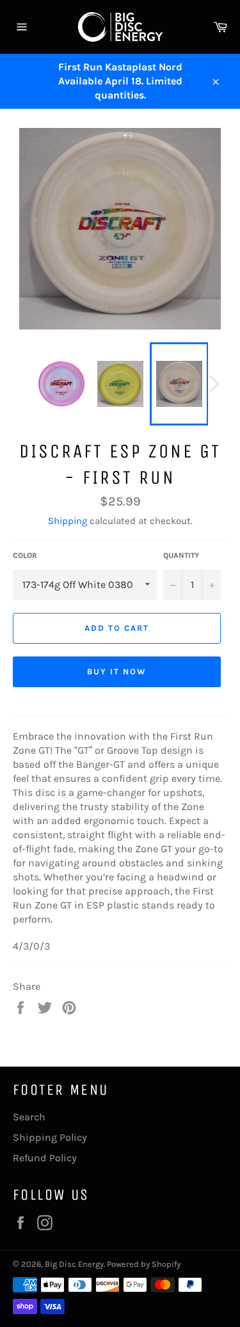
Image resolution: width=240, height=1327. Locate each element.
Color (25, 555)
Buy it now (117, 671)
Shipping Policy (50, 1137)
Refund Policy (45, 1158)
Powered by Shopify (143, 1264)
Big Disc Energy (74, 1264)
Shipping (67, 521)
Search (29, 1117)
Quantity (181, 555)
